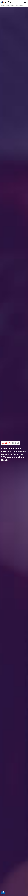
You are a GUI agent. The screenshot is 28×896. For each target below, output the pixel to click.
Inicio (2, 5)
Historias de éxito (9, 5)
